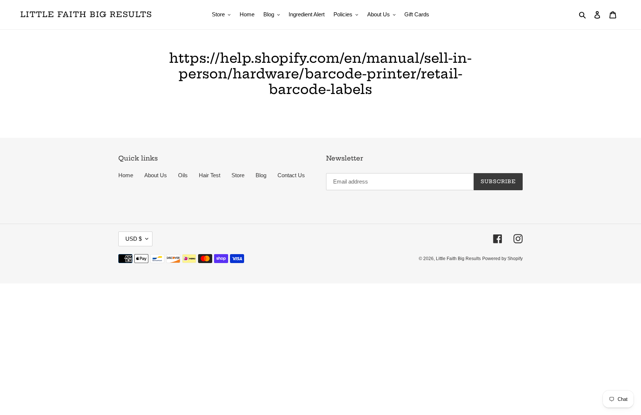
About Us (155, 175)
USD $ (133, 239)
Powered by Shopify (502, 258)
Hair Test (209, 175)
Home (125, 175)
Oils (183, 175)
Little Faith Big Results (86, 14)
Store (237, 175)
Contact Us (291, 175)
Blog (261, 175)
